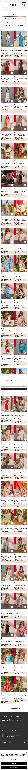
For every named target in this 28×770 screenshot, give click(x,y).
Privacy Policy (21, 756)
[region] (14, 760)
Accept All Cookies (14, 767)
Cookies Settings (14, 759)
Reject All (14, 763)
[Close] (26, 752)
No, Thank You (14, 390)
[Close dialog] (27, 375)
